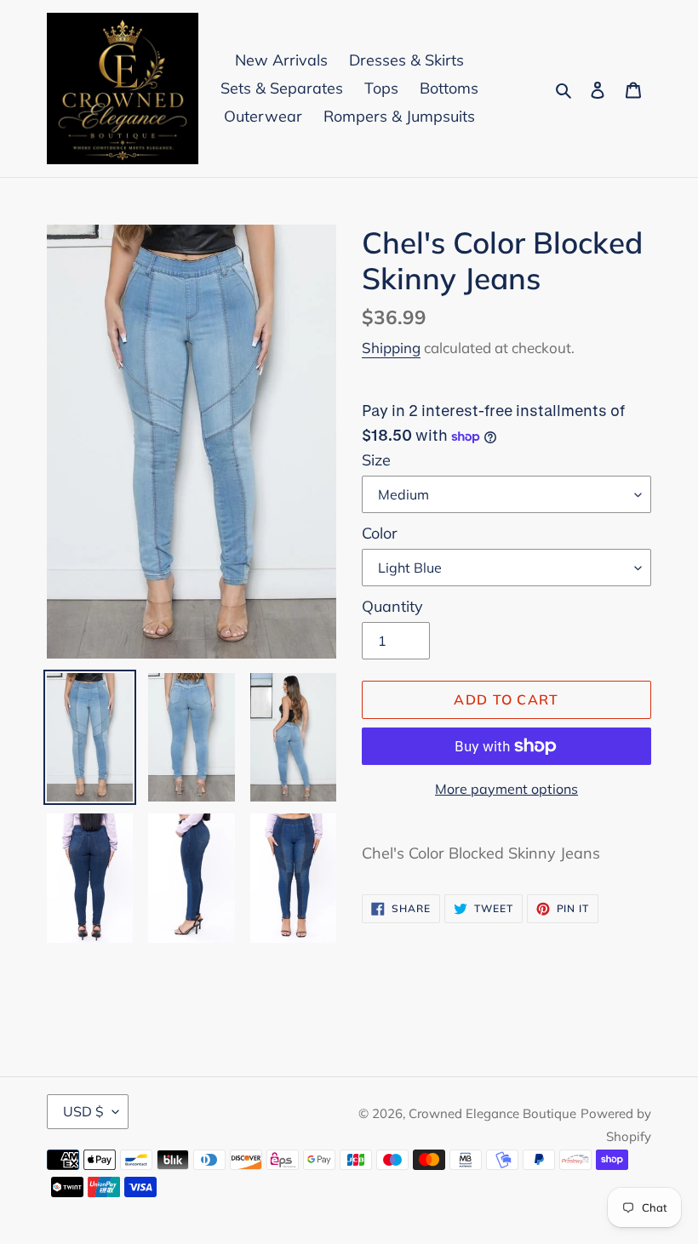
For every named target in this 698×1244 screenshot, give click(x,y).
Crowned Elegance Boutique (492, 1113)
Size (376, 460)
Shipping (391, 348)
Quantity (392, 606)
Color (380, 533)
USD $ (83, 1111)
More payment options (506, 788)
